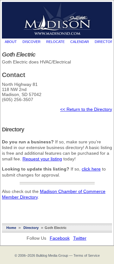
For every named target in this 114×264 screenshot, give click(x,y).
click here (91, 168)
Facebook (60, 238)
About (11, 42)
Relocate (55, 42)
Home (11, 228)
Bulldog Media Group (52, 255)
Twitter (79, 238)
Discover (31, 42)
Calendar (79, 42)
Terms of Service (86, 255)
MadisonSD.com (57, 18)
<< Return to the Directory (86, 109)
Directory (31, 228)
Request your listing (42, 158)
